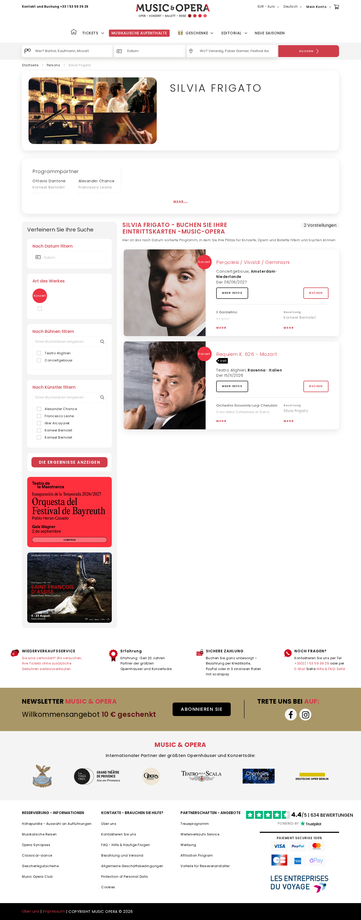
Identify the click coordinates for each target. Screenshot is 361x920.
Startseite (30, 65)
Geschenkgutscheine (40, 866)
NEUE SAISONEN (270, 33)
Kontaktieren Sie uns (118, 834)
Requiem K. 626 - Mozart (246, 354)
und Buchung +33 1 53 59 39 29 (62, 6)
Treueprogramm (195, 823)
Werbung (188, 845)
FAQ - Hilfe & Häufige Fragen (125, 845)
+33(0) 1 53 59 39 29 (311, 663)
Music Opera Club (37, 876)
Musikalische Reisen (39, 834)
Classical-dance (37, 855)
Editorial (231, 33)
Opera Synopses (36, 845)
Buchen (316, 293)
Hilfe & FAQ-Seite (331, 669)
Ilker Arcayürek (47, 193)
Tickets (90, 33)
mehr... (180, 201)
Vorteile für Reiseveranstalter (205, 866)
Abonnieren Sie (202, 709)
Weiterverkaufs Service (200, 834)
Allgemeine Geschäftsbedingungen (132, 866)
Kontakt (29, 6)
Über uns (108, 823)
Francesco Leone (95, 187)
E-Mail (299, 669)
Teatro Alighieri (58, 353)
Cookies (108, 887)
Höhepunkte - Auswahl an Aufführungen (56, 823)
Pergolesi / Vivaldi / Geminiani (253, 262)
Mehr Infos (232, 293)
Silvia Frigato (296, 331)
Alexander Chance (96, 181)
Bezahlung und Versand (122, 855)
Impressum (54, 911)
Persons (53, 65)
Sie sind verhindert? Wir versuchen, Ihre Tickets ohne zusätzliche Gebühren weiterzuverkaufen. (52, 663)
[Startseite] (74, 32)
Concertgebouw (59, 360)
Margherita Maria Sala (99, 193)
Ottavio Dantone (49, 181)
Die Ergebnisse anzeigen (69, 462)
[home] (173, 10)
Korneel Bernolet (49, 187)
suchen (306, 51)
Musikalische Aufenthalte (139, 33)
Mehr (221, 328)
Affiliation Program (197, 855)
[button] (269, 7)
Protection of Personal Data (124, 876)
